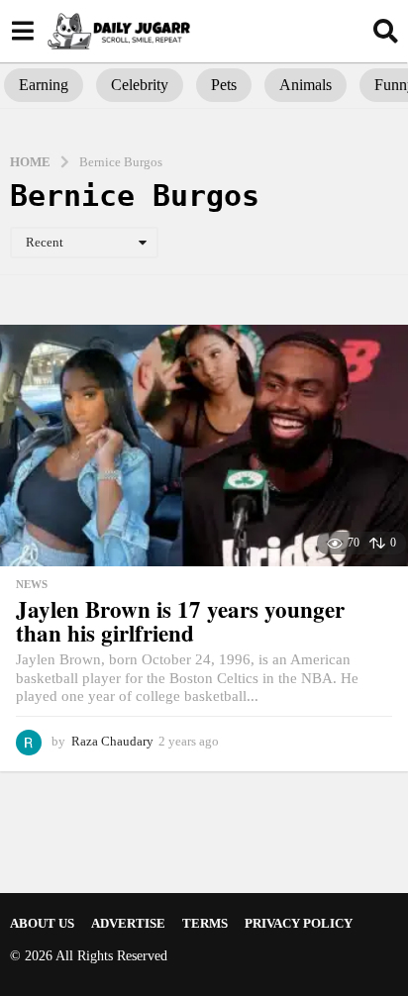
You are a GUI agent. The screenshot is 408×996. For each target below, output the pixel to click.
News (32, 584)
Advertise (128, 923)
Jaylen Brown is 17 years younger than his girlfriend (180, 621)
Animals (305, 84)
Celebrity (139, 84)
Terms (205, 923)
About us (42, 923)
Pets (224, 84)
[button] (22, 30)
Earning (43, 84)
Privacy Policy (299, 923)
